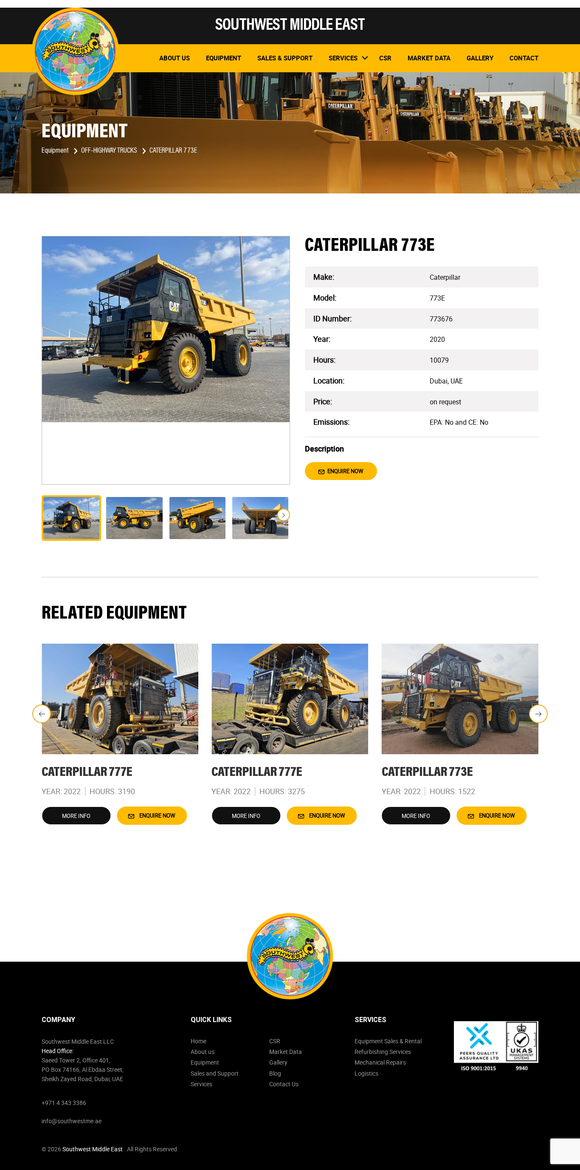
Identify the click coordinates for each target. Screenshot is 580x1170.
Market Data (285, 1052)
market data (429, 58)
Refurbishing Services (383, 1052)
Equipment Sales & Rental (388, 1041)
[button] (283, 514)
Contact (524, 58)
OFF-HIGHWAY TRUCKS (109, 151)
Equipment (223, 58)
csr (385, 58)
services (343, 58)
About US (174, 58)
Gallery (480, 58)
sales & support (285, 58)
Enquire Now (344, 471)
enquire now (156, 815)
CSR (274, 1041)
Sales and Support (215, 1073)
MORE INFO (76, 816)
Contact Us (283, 1084)
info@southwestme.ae (71, 1121)
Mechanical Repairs (380, 1062)
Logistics (366, 1073)
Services (201, 1084)
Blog (275, 1073)
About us (202, 1052)
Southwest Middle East (93, 1149)
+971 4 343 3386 (64, 1103)
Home (198, 1041)
